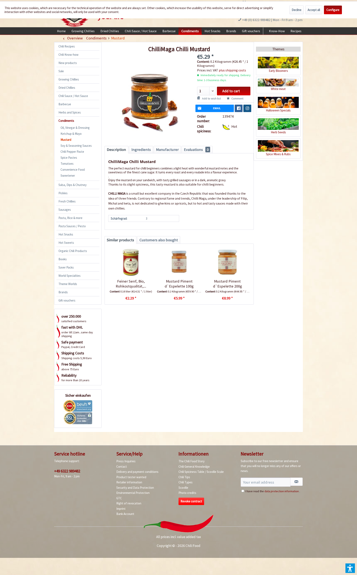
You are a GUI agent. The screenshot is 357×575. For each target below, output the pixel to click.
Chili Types (185, 482)
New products (67, 63)
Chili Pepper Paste (72, 152)
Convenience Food (73, 170)
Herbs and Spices (69, 112)
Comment (237, 98)
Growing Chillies (68, 79)
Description (116, 149)
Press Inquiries (126, 461)
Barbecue (64, 104)
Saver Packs (66, 267)
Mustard (66, 140)
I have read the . (272, 491)
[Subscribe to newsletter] (296, 482)
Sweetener (68, 175)
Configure (332, 10)
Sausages (64, 210)
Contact (121, 467)
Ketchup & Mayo (71, 134)
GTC (119, 498)
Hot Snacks (65, 234)
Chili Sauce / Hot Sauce (73, 96)
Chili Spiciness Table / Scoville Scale (201, 472)
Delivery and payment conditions (137, 472)
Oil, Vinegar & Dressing (75, 128)
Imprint (121, 509)
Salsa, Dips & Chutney (72, 185)
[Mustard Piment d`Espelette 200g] (227, 262)
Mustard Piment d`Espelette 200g (227, 284)
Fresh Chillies (67, 201)
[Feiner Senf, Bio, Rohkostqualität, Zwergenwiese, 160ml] (131, 262)
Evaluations (196, 149)
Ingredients (141, 149)
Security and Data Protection (135, 488)
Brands (63, 292)
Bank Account (125, 514)
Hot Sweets (66, 243)
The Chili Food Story (191, 461)
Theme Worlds (67, 284)
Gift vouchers (66, 300)
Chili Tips (184, 477)
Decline (296, 10)
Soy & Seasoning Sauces (76, 146)
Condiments (66, 121)
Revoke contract (191, 501)
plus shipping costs (232, 70)
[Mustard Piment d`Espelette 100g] (179, 262)
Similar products (120, 240)
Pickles (63, 193)
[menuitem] (61, 31)
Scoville (183, 488)
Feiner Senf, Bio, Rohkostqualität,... (131, 284)
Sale (61, 71)
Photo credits (187, 493)
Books (62, 259)
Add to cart (231, 91)
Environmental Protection (133, 493)
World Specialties (69, 276)
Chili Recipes (66, 46)
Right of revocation (128, 503)
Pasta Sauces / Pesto (72, 226)
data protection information (281, 491)
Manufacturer (167, 149)
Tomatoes (67, 164)
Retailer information (129, 482)
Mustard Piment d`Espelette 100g (179, 284)
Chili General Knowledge (194, 467)
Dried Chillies (66, 88)
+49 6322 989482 (67, 471)
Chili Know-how (68, 55)
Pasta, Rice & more (70, 218)
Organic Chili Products (72, 251)
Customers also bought (158, 240)
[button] (350, 568)
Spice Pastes (69, 158)
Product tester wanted (131, 477)
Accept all (314, 10)
